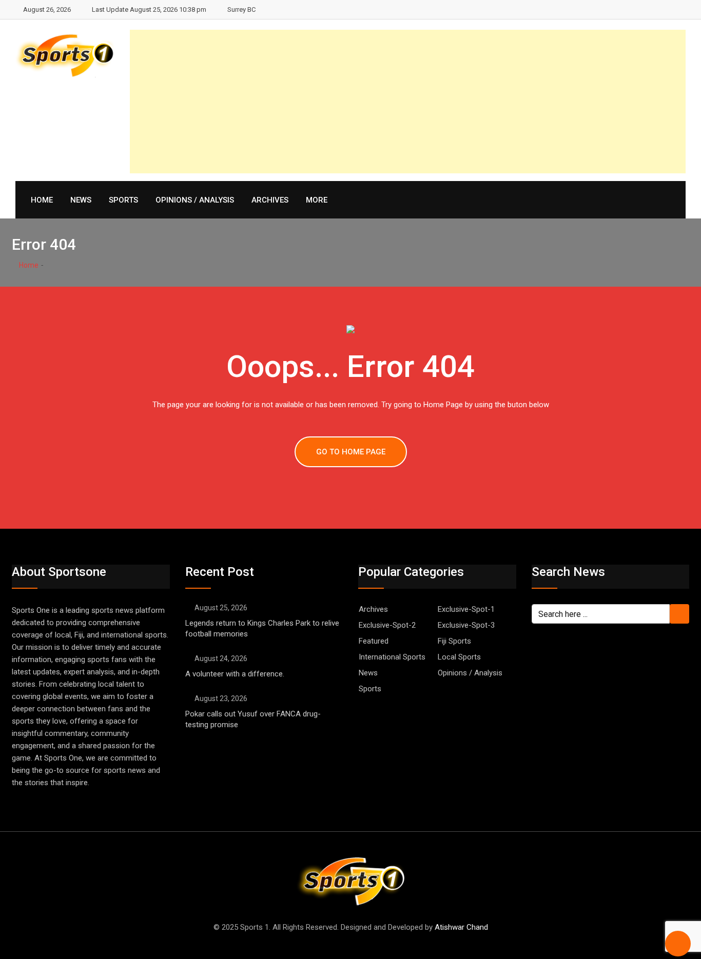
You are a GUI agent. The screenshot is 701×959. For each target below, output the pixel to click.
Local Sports (459, 657)
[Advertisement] (408, 101)
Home (42, 200)
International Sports (392, 657)
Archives (269, 200)
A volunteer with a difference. (234, 673)
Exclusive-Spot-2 (387, 625)
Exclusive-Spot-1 (466, 609)
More (316, 200)
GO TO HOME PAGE (350, 451)
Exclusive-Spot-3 (466, 625)
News (80, 200)
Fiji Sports (454, 641)
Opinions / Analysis (194, 200)
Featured (373, 641)
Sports (123, 200)
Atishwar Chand (461, 927)
